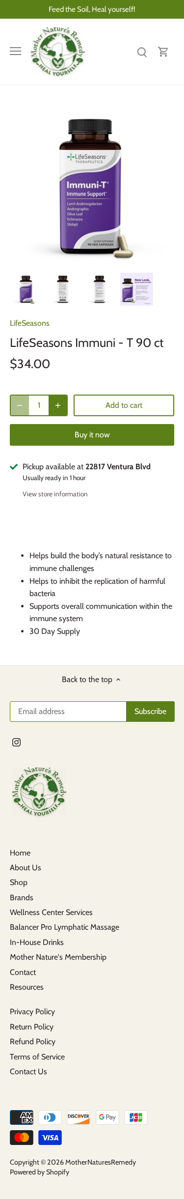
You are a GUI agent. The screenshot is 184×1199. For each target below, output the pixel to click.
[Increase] (58, 405)
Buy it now (92, 434)
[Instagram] (16, 741)
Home (20, 852)
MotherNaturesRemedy (100, 1162)
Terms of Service (37, 1056)
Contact (23, 972)
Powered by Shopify (39, 1172)
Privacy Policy (32, 1011)
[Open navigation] (15, 51)
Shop (18, 882)
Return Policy (31, 1026)
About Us (25, 867)
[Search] (142, 51)
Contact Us (28, 1071)
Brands (21, 897)
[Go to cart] (163, 51)
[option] (26, 289)
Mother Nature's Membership (58, 957)
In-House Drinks (37, 942)
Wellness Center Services (51, 912)
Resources (27, 987)
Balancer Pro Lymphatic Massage (64, 927)
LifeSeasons (30, 323)
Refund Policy (32, 1041)
